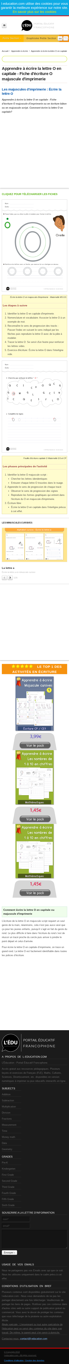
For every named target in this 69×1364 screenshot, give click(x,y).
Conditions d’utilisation (14, 1360)
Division (6, 1112)
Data (4, 1143)
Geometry (7, 1149)
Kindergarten (8, 1168)
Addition (6, 1094)
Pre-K (5, 1162)
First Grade (8, 1174)
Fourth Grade (9, 1193)
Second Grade (9, 1180)
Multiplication (9, 1106)
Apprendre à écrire (19, 51)
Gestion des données (34, 1360)
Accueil (5, 51)
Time (4, 1131)
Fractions (7, 1118)
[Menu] (4, 25)
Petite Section (11, 38)
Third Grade (8, 1187)
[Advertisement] (34, 150)
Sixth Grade (8, 1205)
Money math (8, 1137)
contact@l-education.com (33, 1338)
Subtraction (8, 1100)
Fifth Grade (8, 1199)
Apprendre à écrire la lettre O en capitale (49, 51)
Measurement (9, 1124)
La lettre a (8, 567)
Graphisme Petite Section (41, 38)
